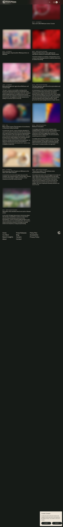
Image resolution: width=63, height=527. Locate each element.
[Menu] (59, 2)
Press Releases (21, 233)
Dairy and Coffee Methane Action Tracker (43, 23)
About (4, 239)
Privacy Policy (34, 237)
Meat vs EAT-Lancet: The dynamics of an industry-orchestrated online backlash (16, 127)
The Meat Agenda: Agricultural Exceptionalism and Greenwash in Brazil (46, 87)
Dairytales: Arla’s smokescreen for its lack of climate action (16, 212)
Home (4, 233)
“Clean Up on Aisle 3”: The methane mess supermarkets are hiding (43, 171)
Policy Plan (33, 233)
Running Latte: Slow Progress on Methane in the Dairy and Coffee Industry (15, 171)
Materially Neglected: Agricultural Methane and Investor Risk (15, 87)
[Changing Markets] (9, 2)
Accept (46, 523)
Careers (18, 237)
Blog (17, 235)
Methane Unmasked (37, 126)
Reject (57, 523)
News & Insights (7, 237)
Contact (19, 239)
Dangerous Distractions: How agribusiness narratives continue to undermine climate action (45, 53)
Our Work (5, 235)
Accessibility (34, 235)
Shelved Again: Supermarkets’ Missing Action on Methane (15, 53)
